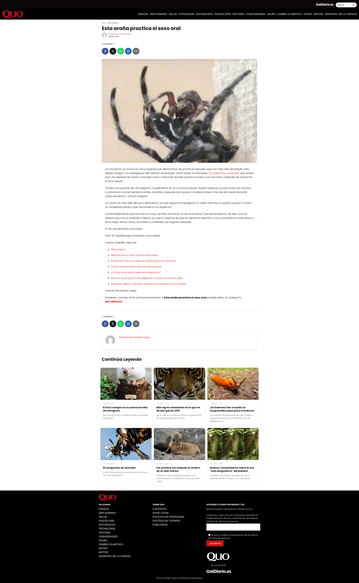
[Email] (136, 51)
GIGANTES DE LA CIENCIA (341, 14)
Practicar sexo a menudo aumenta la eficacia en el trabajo (148, 284)
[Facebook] (105, 51)
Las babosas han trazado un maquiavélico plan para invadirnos (232, 409)
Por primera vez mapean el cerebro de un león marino (178, 469)
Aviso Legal (161, 512)
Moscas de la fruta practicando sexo (134, 255)
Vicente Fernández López (119, 34)
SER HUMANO (158, 14)
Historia (238, 14)
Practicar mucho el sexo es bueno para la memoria (143, 261)
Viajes (271, 14)
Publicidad (160, 524)
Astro (307, 14)
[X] (113, 51)
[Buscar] (354, 5)
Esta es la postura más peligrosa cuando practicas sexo (147, 278)
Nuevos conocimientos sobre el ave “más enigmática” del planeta (232, 469)
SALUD (173, 14)
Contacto (160, 509)
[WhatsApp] (120, 51)
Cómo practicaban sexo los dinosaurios (136, 266)
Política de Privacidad (168, 516)
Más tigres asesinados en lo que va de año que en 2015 (178, 409)
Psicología (186, 14)
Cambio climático (289, 14)
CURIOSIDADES (255, 14)
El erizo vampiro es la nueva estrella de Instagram (125, 409)
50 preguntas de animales (119, 467)
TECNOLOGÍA (222, 14)
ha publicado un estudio (224, 173)
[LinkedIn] (128, 51)
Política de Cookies (166, 520)
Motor (318, 14)
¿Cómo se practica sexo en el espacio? (136, 272)
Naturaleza (118, 249)
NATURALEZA (204, 14)
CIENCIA (143, 14)
